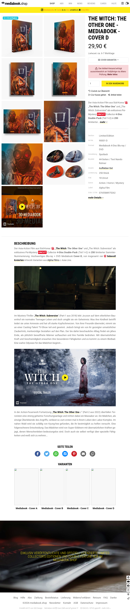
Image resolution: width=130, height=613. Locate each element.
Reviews (91, 3)
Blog (15, 597)
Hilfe (113, 3)
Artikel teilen (116, 95)
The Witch (61, 248)
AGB (76, 603)
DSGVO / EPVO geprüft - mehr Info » (96, 608)
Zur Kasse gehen (98, 95)
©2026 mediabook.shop (35, 603)
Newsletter (55, 603)
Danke (113, 597)
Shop (52, 3)
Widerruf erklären (81, 597)
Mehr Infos (112, 74)
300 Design (38, 608)
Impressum (101, 603)
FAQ (105, 597)
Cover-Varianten (108, 60)
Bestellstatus (51, 597)
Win (70, 3)
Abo (61, 3)
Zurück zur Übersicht (100, 91)
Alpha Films (53, 260)
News (79, 3)
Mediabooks (49, 10)
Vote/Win (85, 10)
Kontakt (67, 603)
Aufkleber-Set (106, 168)
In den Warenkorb (115, 83)
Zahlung (38, 597)
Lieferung (65, 597)
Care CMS (61, 608)
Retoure (97, 597)
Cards (103, 3)
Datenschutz (86, 603)
